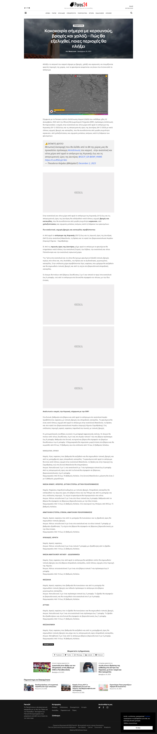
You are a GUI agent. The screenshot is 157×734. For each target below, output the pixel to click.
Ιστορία (91, 13)
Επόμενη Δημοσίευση (105, 663)
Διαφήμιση (107, 727)
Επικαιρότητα (71, 13)
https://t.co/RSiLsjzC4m (56, 159)
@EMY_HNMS (95, 156)
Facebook (59, 655)
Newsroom (71, 51)
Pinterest (100, 655)
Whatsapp (79, 655)
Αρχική (48, 13)
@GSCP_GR (83, 156)
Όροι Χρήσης (82, 727)
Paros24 (74, 725)
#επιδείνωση (74, 150)
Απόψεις (109, 13)
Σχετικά (90, 727)
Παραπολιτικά (82, 13)
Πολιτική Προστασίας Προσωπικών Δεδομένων (62, 727)
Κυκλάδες (61, 13)
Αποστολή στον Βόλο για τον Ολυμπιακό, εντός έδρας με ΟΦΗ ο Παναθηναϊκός (63, 668)
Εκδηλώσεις (100, 13)
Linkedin (89, 655)
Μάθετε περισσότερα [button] (130, 723)
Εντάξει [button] (138, 728)
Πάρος (54, 13)
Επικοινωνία (98, 727)
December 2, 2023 (87, 163)
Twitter (69, 655)
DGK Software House (81, 730)
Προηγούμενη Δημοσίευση (60, 663)
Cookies (147, 716)
